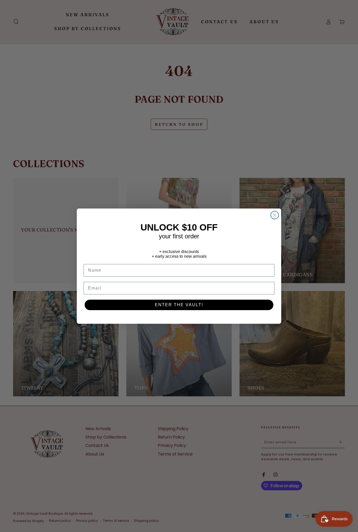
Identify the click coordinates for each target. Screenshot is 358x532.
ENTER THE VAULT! (179, 305)
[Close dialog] (275, 215)
